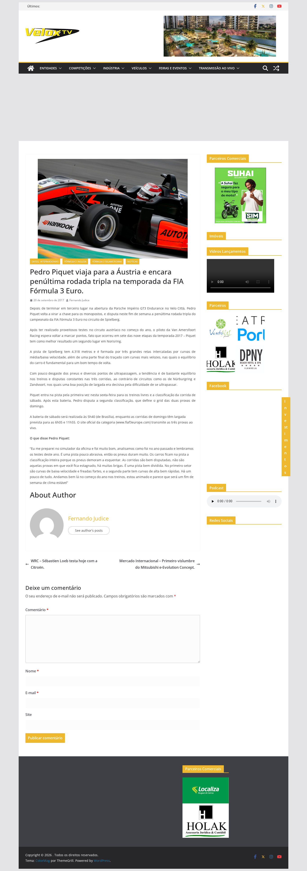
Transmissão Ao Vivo (217, 68)
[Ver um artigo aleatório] (276, 68)
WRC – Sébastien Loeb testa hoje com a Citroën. (64, 564)
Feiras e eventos (173, 68)
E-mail (32, 692)
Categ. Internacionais (45, 261)
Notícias (132, 261)
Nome (32, 671)
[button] (59, 68)
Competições (80, 68)
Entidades (48, 68)
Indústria (111, 68)
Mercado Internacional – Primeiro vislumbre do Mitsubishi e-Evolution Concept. (157, 564)
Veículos (139, 68)
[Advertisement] (153, 107)
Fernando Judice (79, 300)
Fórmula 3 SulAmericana (107, 261)
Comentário (37, 609)
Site (28, 714)
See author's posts (89, 530)
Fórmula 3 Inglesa (75, 261)
